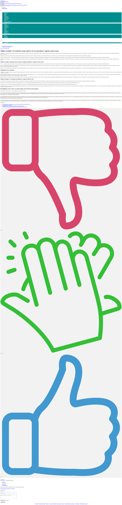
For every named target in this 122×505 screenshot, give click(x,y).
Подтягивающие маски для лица (7, 46)
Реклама (47, 503)
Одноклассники (4, 8)
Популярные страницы (83, 503)
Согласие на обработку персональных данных (56, 503)
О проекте (36, 503)
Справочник (77, 503)
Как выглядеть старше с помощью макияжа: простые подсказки (10, 3)
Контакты (13, 488)
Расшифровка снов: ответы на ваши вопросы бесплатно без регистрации (14, 106)
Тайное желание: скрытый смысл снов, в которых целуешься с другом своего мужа (16, 104)
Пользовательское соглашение (70, 503)
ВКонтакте (4, 7)
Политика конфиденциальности (5, 488)
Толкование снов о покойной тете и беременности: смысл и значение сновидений (13, 5)
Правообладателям (42, 503)
